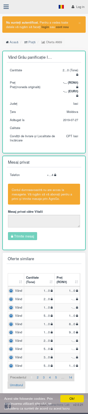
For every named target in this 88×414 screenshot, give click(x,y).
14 (70, 377)
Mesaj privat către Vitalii (25, 211)
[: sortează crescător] (16, 280)
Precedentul (18, 377)
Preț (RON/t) (62, 279)
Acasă (14, 42)
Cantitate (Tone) (32, 279)
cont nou (62, 27)
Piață (31, 42)
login (45, 27)
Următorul (16, 385)
